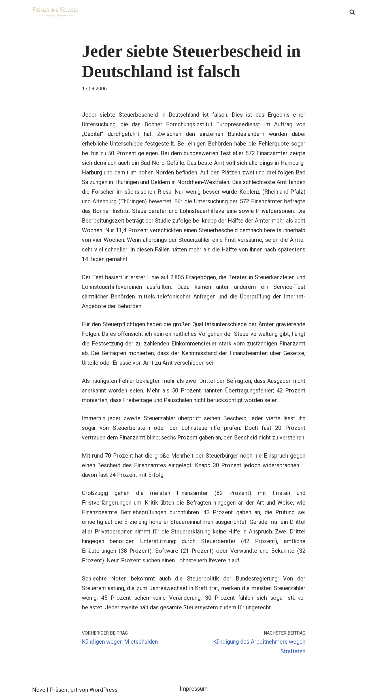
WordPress (104, 689)
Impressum (194, 688)
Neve (38, 689)
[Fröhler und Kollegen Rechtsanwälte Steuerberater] (56, 12)
